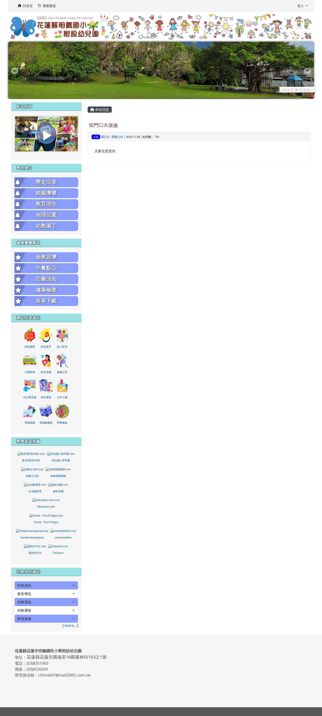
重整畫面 (49, 6)
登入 (300, 6)
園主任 (105, 137)
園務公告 (117, 137)
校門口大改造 (103, 125)
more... (70, 625)
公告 (96, 137)
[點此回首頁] (161, 70)
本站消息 (101, 109)
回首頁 (28, 6)
